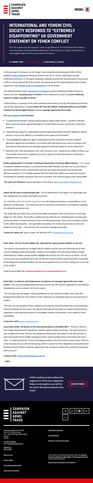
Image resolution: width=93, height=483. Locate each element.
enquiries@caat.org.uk (15, 444)
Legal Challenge (53, 436)
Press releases (33, 62)
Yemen (60, 62)
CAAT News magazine (55, 430)
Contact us (7, 447)
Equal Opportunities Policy (13, 465)
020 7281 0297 (11, 442)
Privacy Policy (8, 460)
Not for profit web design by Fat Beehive (61, 462)
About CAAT (8, 449)
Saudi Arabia (50, 62)
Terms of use (8, 455)
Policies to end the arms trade (58, 441)
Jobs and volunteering (11, 471)
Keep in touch (77, 384)
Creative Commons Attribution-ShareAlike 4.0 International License (68, 456)
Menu (79, 9)
